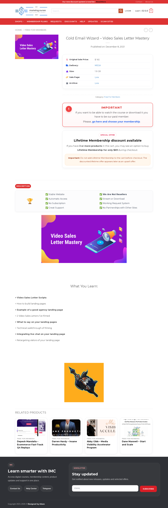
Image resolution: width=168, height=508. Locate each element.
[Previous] (15, 436)
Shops (18, 21)
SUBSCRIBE (148, 489)
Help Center (31, 488)
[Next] (152, 436)
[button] (128, 11)
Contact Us (15, 488)
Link (97, 77)
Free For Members (35, 30)
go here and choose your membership (116, 121)
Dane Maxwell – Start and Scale (134, 443)
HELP (82, 21)
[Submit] (121, 11)
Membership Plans (37, 21)
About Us (149, 2)
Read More (101, 2)
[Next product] (146, 30)
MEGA (98, 65)
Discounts (71, 21)
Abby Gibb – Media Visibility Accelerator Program (98, 444)
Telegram (47, 488)
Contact (139, 2)
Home (18, 30)
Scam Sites (107, 21)
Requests (56, 21)
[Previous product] (151, 30)
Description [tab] (23, 186)
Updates (93, 21)
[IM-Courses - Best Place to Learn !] (31, 11)
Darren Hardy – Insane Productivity (64, 443)
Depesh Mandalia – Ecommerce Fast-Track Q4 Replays (30, 444)
